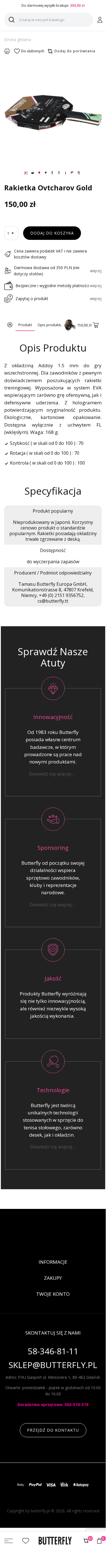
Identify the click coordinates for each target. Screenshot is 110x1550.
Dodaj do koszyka (52, 233)
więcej (96, 270)
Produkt (25, 324)
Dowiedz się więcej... (53, 774)
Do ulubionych (32, 51)
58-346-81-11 (53, 1351)
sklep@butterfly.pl (52, 1365)
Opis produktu (50, 324)
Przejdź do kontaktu (53, 1430)
